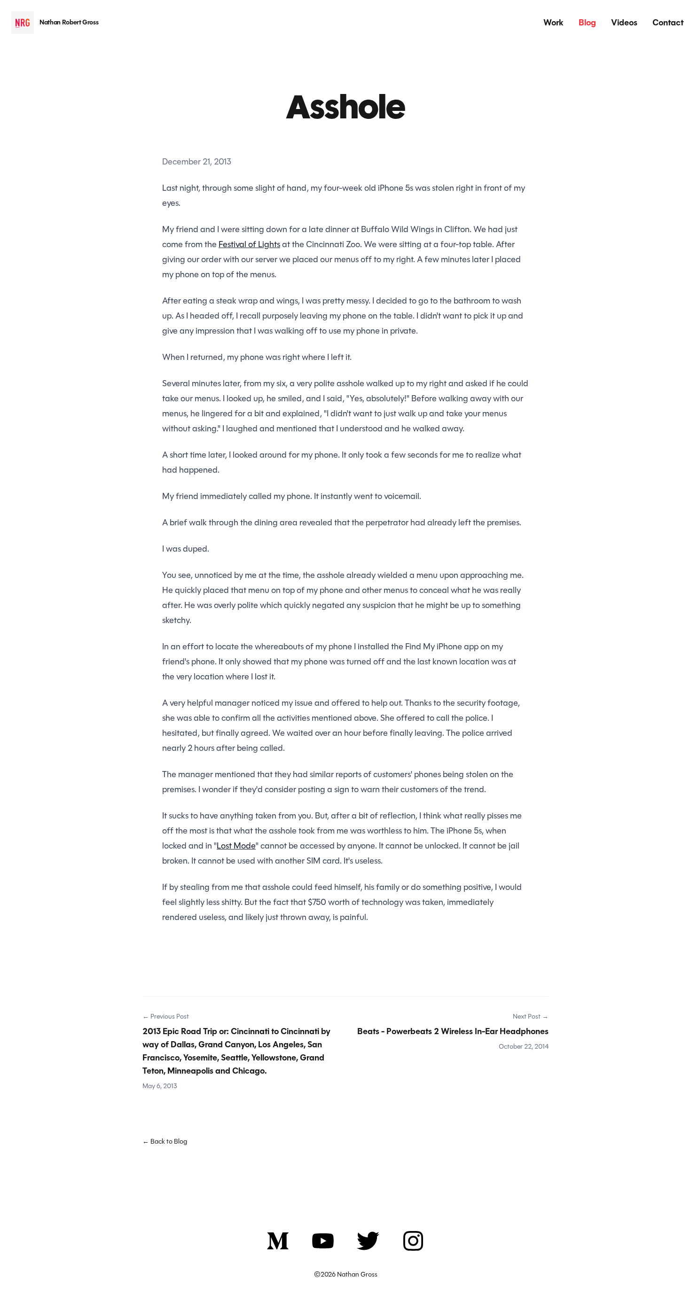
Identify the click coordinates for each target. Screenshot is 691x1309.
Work (553, 22)
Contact (667, 22)
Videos (624, 22)
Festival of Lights (249, 244)
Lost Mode (236, 846)
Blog (587, 22)
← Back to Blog (164, 1141)
